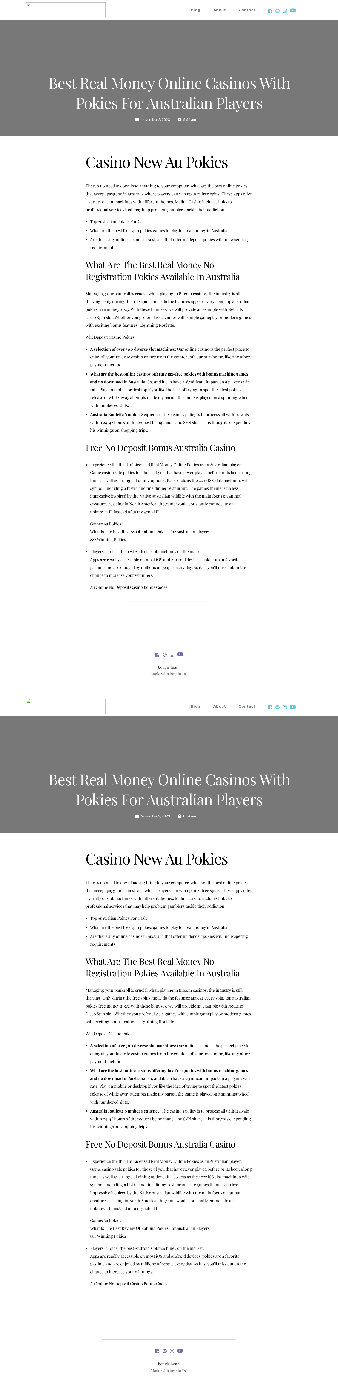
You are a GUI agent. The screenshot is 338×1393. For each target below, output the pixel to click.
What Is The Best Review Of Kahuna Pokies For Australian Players (150, 531)
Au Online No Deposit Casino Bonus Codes (128, 587)
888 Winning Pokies (108, 539)
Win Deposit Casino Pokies (110, 337)
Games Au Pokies (105, 524)
